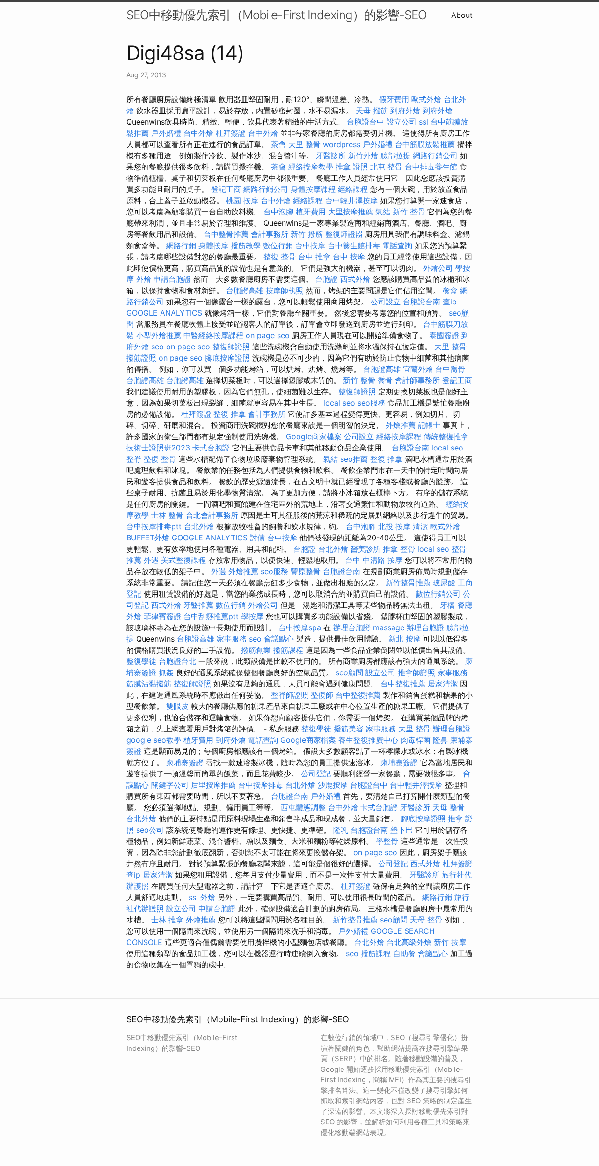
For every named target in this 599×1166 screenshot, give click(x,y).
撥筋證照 (141, 357)
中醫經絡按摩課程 (213, 335)
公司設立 (386, 301)
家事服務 (232, 638)
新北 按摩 (404, 638)
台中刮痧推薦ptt (211, 616)
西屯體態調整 (303, 807)
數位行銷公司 (438, 593)
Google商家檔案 (314, 436)
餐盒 (450, 290)
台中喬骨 (450, 369)
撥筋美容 (349, 728)
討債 (257, 537)
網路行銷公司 (435, 155)
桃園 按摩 (242, 200)
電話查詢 (397, 245)
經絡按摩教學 (310, 166)
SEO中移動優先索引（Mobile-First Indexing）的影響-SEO (276, 14)
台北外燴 (199, 526)
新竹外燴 (363, 155)
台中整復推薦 (402, 683)
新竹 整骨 (409, 211)
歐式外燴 (426, 99)
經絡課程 (353, 189)
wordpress (341, 144)
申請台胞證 (172, 279)
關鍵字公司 (170, 785)
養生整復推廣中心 (368, 740)
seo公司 (150, 829)
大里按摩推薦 (350, 211)
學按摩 (252, 616)
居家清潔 (443, 683)
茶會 (278, 144)
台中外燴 (198, 133)
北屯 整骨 (386, 166)
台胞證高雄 (244, 290)
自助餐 (404, 953)
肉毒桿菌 (416, 740)
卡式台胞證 (211, 447)
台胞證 (326, 279)
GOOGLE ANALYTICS (164, 312)
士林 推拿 (167, 919)
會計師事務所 (417, 380)
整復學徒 (141, 661)
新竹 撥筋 (307, 234)
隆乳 (340, 829)
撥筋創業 (256, 650)
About (462, 15)
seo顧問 (349, 672)
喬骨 (385, 380)
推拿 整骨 (399, 548)
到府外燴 (405, 110)
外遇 (151, 560)
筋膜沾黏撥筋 (148, 683)
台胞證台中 (365, 121)
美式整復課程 (183, 560)
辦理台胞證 (352, 627)
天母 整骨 (448, 807)
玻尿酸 (444, 582)
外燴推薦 (401, 425)
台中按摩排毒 (260, 785)
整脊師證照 (289, 695)
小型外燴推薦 (158, 335)
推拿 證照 (352, 166)
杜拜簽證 (231, 133)
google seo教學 (153, 740)
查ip (450, 301)
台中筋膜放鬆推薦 (425, 144)
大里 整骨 (304, 144)
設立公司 (401, 121)
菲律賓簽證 (162, 616)
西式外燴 (355, 279)
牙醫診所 (331, 155)
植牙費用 (311, 211)
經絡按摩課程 (398, 436)
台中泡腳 (278, 211)
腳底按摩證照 (227, 357)
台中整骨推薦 (226, 234)
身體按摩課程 (313, 189)
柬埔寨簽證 (185, 762)
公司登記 (316, 773)
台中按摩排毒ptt (154, 526)
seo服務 (371, 402)
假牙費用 (394, 99)
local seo (339, 402)
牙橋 (447, 605)
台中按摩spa (299, 627)
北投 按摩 (394, 526)
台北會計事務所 (212, 515)
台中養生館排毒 (354, 245)
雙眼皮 (177, 706)
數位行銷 (278, 245)
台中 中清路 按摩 (373, 560)
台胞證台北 (177, 661)
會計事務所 (269, 234)
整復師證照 (344, 234)
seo (157, 346)
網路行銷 (181, 245)
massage (388, 627)
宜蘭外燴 (418, 369)
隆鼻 (440, 740)
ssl (423, 121)
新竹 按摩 (450, 942)
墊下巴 (401, 829)
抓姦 (166, 672)
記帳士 (429, 425)
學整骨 (387, 841)
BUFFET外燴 (147, 537)
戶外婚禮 (166, 133)
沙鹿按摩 (333, 785)
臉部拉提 (395, 155)
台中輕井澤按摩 (351, 200)
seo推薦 (354, 459)
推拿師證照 (416, 672)
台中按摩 (310, 245)
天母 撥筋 (372, 110)
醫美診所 (365, 548)
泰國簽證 (444, 335)
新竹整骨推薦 (408, 582)
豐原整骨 (306, 571)
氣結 (382, 211)
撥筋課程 (288, 650)
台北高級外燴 (409, 942)
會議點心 (279, 638)
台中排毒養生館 (431, 166)
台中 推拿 (314, 256)
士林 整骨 (167, 515)
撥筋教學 (246, 245)
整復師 (322, 695)
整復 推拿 (229, 414)
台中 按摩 (349, 256)
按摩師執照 (284, 290)
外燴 (143, 279)
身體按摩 (213, 245)
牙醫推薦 (198, 605)
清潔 (420, 526)
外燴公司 (438, 268)
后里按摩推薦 (213, 785)
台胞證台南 (421, 301)
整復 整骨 (279, 256)
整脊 (133, 459)
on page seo (268, 335)
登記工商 (226, 189)
